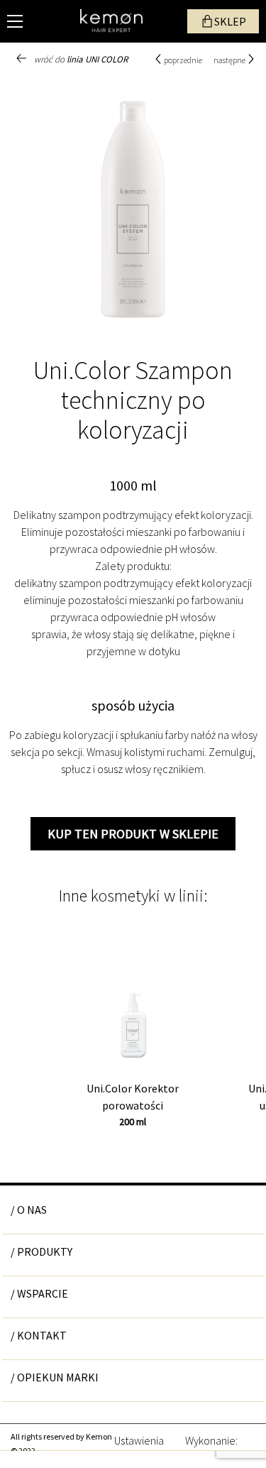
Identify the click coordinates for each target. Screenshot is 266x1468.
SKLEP (230, 21)
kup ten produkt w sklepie (133, 834)
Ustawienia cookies (139, 1439)
